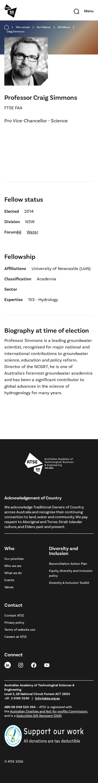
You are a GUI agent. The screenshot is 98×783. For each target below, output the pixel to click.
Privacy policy (14, 622)
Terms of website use (19, 629)
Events (9, 580)
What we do (13, 573)
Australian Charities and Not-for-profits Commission (48, 711)
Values (9, 587)
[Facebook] (33, 664)
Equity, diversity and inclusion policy (71, 573)
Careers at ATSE (15, 636)
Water (32, 231)
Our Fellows (44, 27)
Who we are (23, 27)
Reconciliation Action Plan (68, 563)
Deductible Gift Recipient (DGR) (39, 715)
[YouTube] (47, 664)
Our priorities (14, 558)
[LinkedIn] (7, 664)
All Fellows (64, 27)
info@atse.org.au (47, 698)
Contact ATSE (14, 615)
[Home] (6, 27)
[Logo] (49, 464)
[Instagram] (20, 664)
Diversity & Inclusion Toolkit (69, 582)
